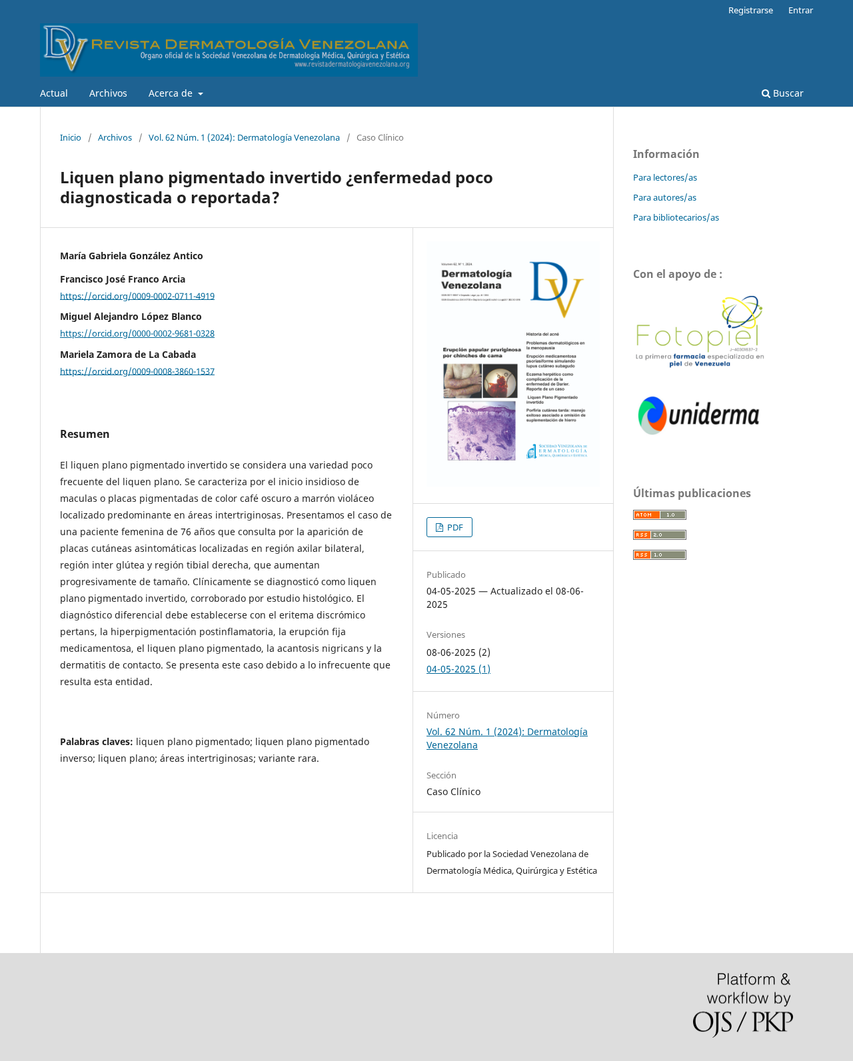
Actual (54, 93)
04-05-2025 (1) (458, 668)
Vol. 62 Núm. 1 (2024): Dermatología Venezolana (244, 137)
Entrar (800, 10)
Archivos (108, 93)
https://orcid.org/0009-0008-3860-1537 (137, 371)
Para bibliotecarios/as (676, 217)
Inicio (70, 137)
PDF (454, 527)
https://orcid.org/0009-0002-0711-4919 (137, 295)
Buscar (787, 93)
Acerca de (172, 93)
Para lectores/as (665, 177)
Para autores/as (664, 197)
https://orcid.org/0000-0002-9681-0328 (137, 333)
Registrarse (750, 10)
